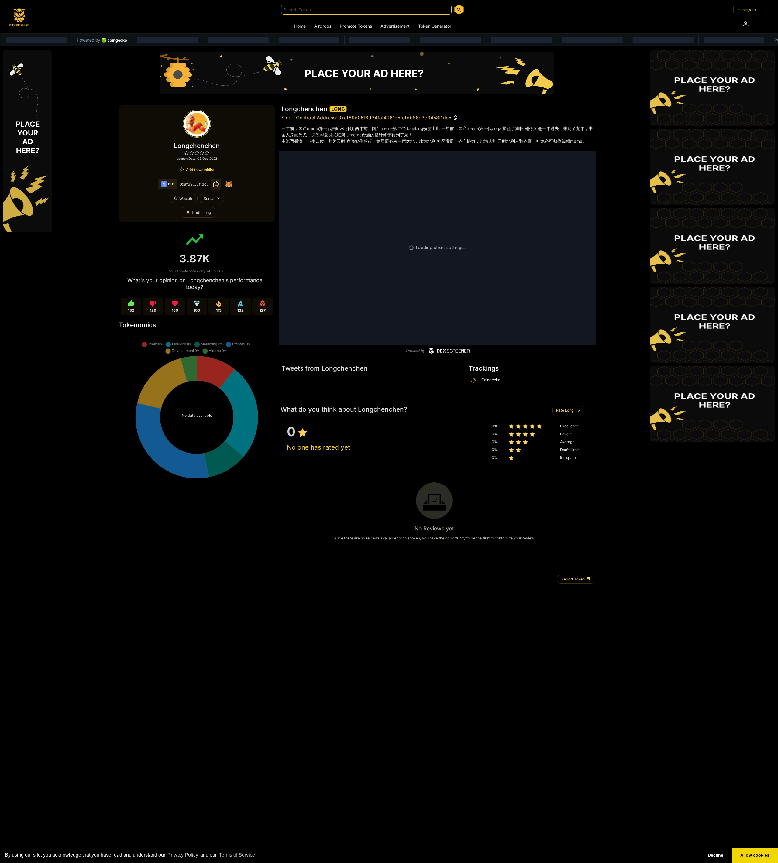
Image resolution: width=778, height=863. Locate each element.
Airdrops (322, 26)
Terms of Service (237, 855)
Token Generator (434, 26)
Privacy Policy (182, 855)
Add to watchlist (200, 169)
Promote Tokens (356, 26)
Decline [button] (715, 855)
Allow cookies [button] (754, 855)
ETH (170, 184)
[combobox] (366, 10)
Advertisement (395, 26)
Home (300, 26)
